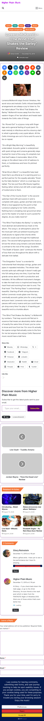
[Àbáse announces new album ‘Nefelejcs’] (32, 499)
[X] (10, 67)
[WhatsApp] (15, 72)
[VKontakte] (38, 67)
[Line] (32, 72)
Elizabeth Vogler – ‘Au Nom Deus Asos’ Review (32, 530)
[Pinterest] (27, 67)
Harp (21, 26)
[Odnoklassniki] (4, 72)
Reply (16, 571)
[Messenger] (10, 72)
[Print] (4, 77)
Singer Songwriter (15, 29)
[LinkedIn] (15, 67)
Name (3, 658)
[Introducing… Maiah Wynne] (11, 499)
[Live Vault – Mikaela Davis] (11, 520)
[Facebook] (4, 67)
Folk (15, 26)
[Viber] (27, 72)
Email (2, 668)
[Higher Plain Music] (11, 3)
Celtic (8, 26)
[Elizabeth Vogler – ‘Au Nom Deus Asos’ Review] (32, 520)
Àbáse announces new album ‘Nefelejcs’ (32, 508)
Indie (28, 26)
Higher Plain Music (22, 579)
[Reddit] (32, 67)
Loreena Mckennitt (18, 417)
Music (35, 26)
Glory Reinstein (21, 550)
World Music (29, 29)
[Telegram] (21, 72)
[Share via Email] (38, 72)
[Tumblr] (21, 67)
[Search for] (3, 8)
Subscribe (34, 408)
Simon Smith (15, 54)
